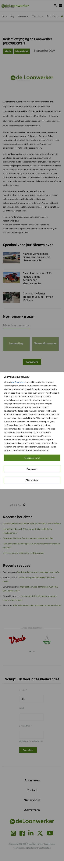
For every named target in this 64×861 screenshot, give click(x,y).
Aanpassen (32, 469)
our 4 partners (18, 382)
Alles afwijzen (32, 480)
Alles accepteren (32, 457)
